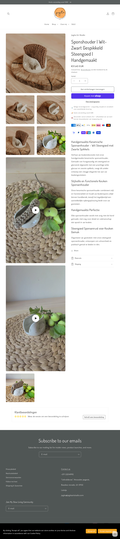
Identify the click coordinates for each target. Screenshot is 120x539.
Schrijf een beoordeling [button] (94, 417)
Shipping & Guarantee (14, 486)
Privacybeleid (11, 469)
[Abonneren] (78, 454)
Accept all (91, 531)
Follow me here (11, 482)
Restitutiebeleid (12, 473)
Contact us (65, 469)
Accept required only (107, 531)
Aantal (73, 76)
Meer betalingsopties (93, 101)
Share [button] (76, 251)
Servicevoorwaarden (13, 477)
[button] (8, 13)
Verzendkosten (86, 70)
